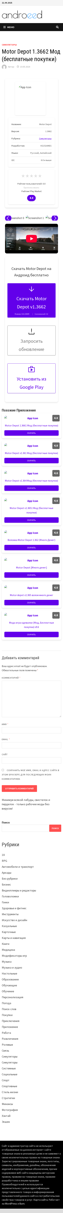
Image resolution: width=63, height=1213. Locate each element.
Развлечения (10, 1039)
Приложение (10, 1027)
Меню (10, 27)
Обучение (8, 991)
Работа (6, 1033)
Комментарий (11, 677)
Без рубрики (10, 878)
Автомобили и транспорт (18, 867)
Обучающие (9, 985)
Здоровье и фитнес (14, 908)
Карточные (9, 932)
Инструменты (10, 914)
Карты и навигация (14, 938)
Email (6, 739)
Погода (6, 1003)
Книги (5, 944)
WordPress (11, 1203)
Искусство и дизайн (14, 920)
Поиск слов (9, 1009)
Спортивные (9, 1086)
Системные (9, 1068)
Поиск (6, 822)
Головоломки (10, 896)
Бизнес (6, 884)
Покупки (7, 1015)
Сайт (5, 754)
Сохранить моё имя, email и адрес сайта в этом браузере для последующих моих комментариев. (30, 774)
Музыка (6, 961)
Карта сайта (40, 1199)
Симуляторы (9, 44)
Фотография (10, 1110)
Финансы (7, 1104)
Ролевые (7, 1044)
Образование (10, 979)
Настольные (9, 973)
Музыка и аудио (12, 967)
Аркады (6, 872)
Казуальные (9, 926)
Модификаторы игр (14, 955)
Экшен (6, 1122)
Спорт (5, 1080)
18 (3, 855)
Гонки (5, 902)
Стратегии (8, 1098)
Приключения (10, 1021)
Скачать (31, 433)
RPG (4, 861)
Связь (5, 1050)
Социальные (9, 1074)
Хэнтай (6, 1116)
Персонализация (12, 997)
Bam (22, 1203)
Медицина (8, 950)
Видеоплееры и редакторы (19, 890)
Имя (5, 724)
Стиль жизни (10, 1092)
